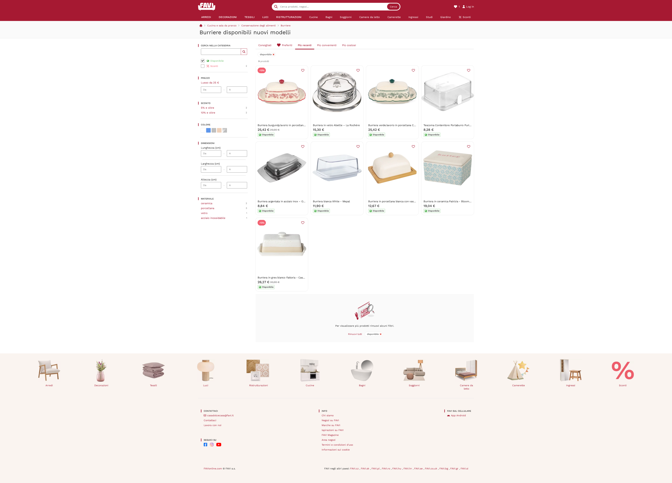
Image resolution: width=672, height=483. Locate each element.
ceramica (206, 203)
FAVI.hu (397, 468)
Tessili (153, 385)
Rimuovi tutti (355, 334)
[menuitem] (206, 17)
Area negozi (328, 439)
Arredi (49, 385)
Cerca (393, 6)
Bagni (362, 385)
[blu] (208, 130)
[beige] (219, 130)
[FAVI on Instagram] (212, 444)
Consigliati (264, 45)
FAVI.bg (444, 468)
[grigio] (214, 130)
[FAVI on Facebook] (205, 444)
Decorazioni (101, 385)
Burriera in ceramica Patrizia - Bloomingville (451, 201)
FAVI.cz (354, 468)
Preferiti (287, 45)
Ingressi (570, 385)
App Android (458, 415)
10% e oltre (208, 112)
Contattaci (210, 420)
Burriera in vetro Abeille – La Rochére (336, 125)
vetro (204, 213)
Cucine (310, 385)
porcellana (207, 208)
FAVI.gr (454, 468)
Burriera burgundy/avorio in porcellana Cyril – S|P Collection (295, 125)
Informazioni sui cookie (336, 449)
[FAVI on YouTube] (218, 444)
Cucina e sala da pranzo (221, 25)
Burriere (285, 25)
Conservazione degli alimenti (258, 25)
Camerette (518, 385)
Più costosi (349, 45)
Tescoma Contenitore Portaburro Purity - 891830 (453, 125)
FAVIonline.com (213, 468)
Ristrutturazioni (258, 385)
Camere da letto (466, 387)
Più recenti (305, 45)
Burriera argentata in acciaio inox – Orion (283, 201)
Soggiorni (414, 385)
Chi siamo (328, 415)
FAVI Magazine (330, 435)
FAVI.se (419, 468)
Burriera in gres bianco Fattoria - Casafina (283, 277)
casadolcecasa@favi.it (220, 415)
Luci (205, 385)
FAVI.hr (408, 468)
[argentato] (224, 130)
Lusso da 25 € (210, 82)
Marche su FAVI (331, 425)
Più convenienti (327, 45)
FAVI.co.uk (431, 468)
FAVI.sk (365, 468)
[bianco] (203, 130)
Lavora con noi (212, 425)
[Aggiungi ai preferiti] (303, 70)
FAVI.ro (386, 468)
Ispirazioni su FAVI (333, 430)
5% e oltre (207, 107)
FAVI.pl (376, 468)
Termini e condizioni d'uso (337, 444)
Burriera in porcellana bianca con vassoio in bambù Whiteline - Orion (410, 201)
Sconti (623, 385)
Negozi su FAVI (330, 420)
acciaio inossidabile (213, 218)
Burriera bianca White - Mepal (331, 201)
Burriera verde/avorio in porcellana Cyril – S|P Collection (403, 125)
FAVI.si (464, 468)
